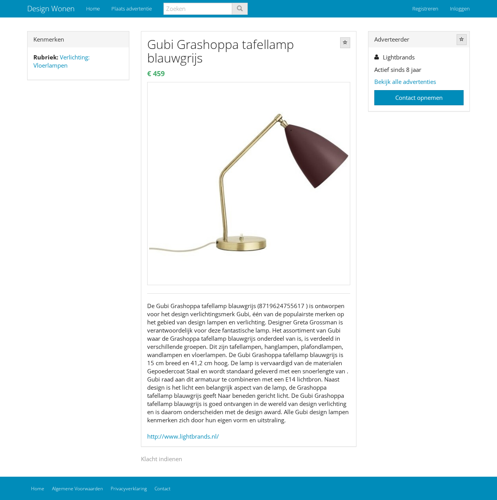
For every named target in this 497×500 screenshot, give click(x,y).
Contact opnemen (419, 97)
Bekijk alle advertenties (405, 81)
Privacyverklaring (129, 488)
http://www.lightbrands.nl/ (183, 436)
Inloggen (460, 8)
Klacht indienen (161, 459)
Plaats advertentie (131, 8)
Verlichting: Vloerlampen (61, 61)
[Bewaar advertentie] (345, 42)
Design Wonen (51, 8)
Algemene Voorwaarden (77, 488)
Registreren (425, 8)
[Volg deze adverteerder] (462, 39)
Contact (162, 488)
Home (93, 8)
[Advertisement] (78, 208)
